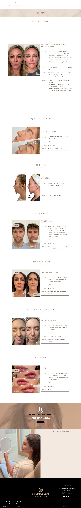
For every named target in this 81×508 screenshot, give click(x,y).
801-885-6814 (40, 418)
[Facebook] (64, 496)
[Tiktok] (69, 496)
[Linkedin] (71, 496)
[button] (2, 67)
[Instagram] (66, 496)
